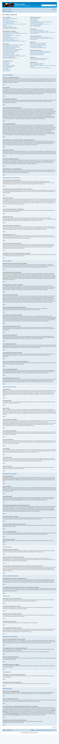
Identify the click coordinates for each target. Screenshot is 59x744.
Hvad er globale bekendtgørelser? (9, 66)
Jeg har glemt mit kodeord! (7, 26)
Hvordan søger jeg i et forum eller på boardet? (38, 43)
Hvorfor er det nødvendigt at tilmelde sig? (10, 18)
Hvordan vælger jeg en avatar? (8, 38)
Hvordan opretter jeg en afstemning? (9, 48)
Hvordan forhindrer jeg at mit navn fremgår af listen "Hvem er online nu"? (15, 33)
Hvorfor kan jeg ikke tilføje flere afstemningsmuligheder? (12, 49)
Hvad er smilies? (6, 64)
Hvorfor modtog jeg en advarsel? (8, 53)
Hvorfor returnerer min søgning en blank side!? (38, 45)
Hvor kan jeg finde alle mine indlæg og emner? (38, 47)
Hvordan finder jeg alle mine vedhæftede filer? (38, 59)
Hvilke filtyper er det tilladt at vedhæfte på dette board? (39, 58)
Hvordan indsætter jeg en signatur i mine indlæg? (11, 47)
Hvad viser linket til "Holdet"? (35, 26)
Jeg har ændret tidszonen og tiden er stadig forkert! (12, 35)
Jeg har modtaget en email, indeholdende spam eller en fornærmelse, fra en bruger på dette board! (42, 33)
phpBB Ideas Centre (7, 701)
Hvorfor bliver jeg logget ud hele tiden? (9, 27)
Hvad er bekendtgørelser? (7, 67)
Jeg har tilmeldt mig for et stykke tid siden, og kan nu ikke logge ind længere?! (14, 25)
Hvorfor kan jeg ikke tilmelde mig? (8, 20)
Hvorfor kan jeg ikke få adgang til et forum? (10, 51)
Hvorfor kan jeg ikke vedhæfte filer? (9, 52)
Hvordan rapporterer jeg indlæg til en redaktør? (11, 54)
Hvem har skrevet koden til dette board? (37, 63)
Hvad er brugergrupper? (34, 20)
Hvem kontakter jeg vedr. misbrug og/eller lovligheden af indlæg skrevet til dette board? (43, 66)
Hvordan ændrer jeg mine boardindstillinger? (10, 32)
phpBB (25, 732)
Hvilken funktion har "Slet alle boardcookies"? (10, 28)
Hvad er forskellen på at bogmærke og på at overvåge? (39, 51)
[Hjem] (8, 4)
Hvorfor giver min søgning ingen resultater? (37, 44)
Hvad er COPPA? (6, 19)
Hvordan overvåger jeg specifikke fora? (37, 53)
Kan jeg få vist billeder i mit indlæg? (9, 65)
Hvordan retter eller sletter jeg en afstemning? (11, 50)
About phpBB (38, 693)
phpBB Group (35, 220)
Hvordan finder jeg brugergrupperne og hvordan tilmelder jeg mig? (41, 21)
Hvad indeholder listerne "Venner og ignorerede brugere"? (40, 37)
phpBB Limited (32, 692)
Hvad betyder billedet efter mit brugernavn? (10, 37)
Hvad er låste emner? (6, 69)
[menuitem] (10, 9)
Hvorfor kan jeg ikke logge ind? (8, 22)
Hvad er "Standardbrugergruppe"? (36, 25)
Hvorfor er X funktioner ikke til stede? (36, 64)
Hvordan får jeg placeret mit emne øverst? (10, 58)
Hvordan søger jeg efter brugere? (36, 46)
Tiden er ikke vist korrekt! (7, 34)
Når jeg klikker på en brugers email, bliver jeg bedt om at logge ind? (14, 41)
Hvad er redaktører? (33, 19)
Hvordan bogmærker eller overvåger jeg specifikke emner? (40, 52)
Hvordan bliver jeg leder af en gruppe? (36, 22)
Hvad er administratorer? (34, 18)
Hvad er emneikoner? (6, 70)
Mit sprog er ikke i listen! (7, 36)
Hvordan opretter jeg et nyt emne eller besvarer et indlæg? (13, 44)
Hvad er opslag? (5, 68)
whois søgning (17, 708)
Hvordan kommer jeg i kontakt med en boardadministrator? (40, 67)
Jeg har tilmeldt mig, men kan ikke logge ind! (10, 21)
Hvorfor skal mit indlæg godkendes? (9, 57)
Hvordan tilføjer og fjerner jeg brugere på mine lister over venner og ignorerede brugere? (41, 39)
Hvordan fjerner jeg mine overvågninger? (37, 54)
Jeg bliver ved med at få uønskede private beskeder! (39, 31)
